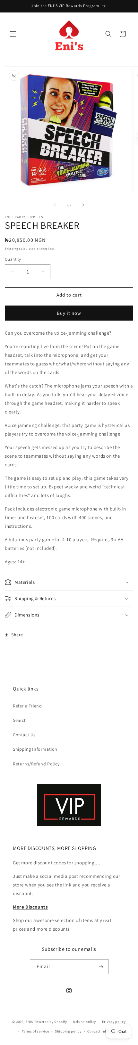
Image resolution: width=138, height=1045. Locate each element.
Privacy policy (114, 1021)
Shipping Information (35, 749)
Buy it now (69, 313)
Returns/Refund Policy (36, 764)
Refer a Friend (27, 706)
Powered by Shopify (50, 1021)
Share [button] (17, 635)
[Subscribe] (101, 966)
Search (20, 720)
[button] (13, 34)
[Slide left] (55, 205)
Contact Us (24, 735)
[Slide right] (83, 205)
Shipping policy (68, 1031)
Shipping (11, 249)
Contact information (104, 1031)
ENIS (29, 1021)
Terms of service (35, 1031)
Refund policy (84, 1021)
